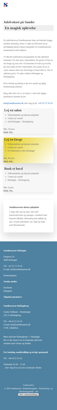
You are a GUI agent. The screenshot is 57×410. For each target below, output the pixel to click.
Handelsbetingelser (30, 388)
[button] (53, 4)
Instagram (7, 291)
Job (36, 392)
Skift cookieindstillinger (28, 395)
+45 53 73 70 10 (45, 103)
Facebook (7, 287)
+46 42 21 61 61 (15, 321)
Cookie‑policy (28, 385)
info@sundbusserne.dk (13, 103)
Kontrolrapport (9, 275)
